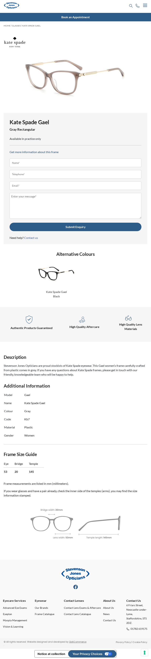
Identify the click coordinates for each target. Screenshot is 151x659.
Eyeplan (7, 614)
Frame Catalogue (44, 614)
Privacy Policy (123, 642)
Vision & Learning (13, 626)
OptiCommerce (77, 641)
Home (7, 25)
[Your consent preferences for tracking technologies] (144, 652)
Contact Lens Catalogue (77, 614)
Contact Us (109, 620)
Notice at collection (51, 654)
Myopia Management (15, 620)
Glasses (16, 25)
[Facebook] (75, 587)
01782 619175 (139, 628)
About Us (108, 607)
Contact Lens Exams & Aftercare (82, 607)
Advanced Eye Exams (15, 607)
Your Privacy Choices (87, 654)
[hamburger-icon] (145, 5)
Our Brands (41, 607)
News (106, 614)
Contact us (31, 237)
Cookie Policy (140, 642)
